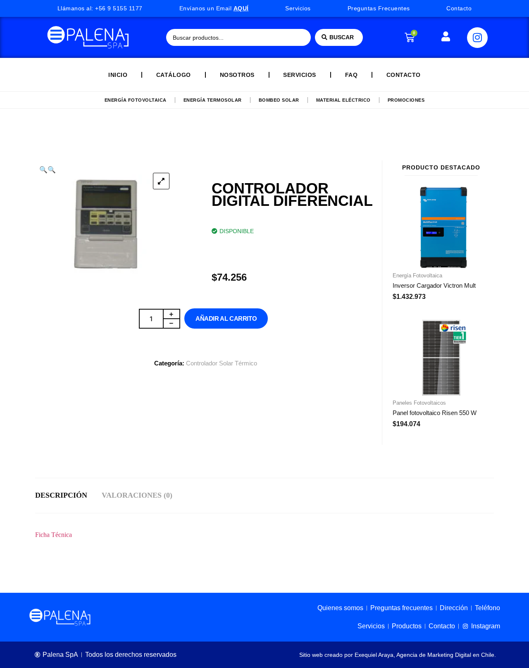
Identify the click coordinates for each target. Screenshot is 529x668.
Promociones (406, 100)
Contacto (403, 75)
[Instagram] (477, 37)
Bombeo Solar (279, 100)
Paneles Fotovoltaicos (419, 403)
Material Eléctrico (343, 100)
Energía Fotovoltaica (136, 100)
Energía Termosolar (212, 100)
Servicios (299, 75)
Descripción (61, 495)
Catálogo (173, 75)
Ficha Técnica (53, 534)
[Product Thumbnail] (161, 181)
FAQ (351, 75)
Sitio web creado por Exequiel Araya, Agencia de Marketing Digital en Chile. (397, 654)
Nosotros (237, 75)
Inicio (117, 75)
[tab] (68, 496)
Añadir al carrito (226, 318)
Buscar (341, 37)
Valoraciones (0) (137, 495)
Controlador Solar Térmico (221, 363)
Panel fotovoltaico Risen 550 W (435, 412)
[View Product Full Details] (441, 266)
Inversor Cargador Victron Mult (434, 285)
